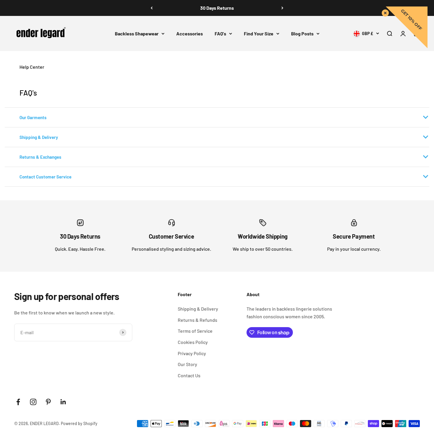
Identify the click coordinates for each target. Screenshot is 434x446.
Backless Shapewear (137, 33)
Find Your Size (258, 33)
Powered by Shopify (79, 423)
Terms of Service (195, 331)
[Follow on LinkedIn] (63, 402)
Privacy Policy (192, 353)
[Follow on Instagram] (33, 402)
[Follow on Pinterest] (48, 402)
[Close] (384, 11)
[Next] (282, 8)
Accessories (189, 33)
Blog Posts (302, 33)
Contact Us (189, 375)
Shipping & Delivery (198, 308)
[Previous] (152, 8)
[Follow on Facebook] (18, 402)
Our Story (187, 364)
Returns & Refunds (197, 320)
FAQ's (220, 33)
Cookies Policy (193, 342)
